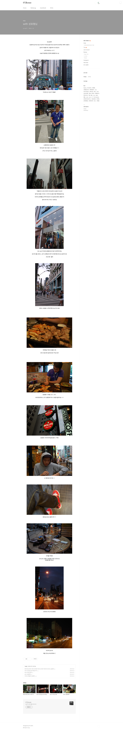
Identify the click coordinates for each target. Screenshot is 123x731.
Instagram (86, 60)
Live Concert (87, 49)
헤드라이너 (86, 95)
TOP (99, 726)
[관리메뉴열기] (120, 2)
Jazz (96, 89)
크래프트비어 (86, 89)
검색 (95, 3)
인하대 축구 (91, 100)
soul (87, 97)
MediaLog (33, 8)
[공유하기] (28, 659)
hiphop (85, 87)
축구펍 (98, 99)
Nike (95, 91)
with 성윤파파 (28, 674)
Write (51, 8)
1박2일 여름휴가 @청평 (30, 676)
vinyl (98, 91)
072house (27, 3)
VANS (97, 95)
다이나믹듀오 (86, 91)
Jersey (85, 56)
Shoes (85, 58)
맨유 (84, 97)
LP (92, 97)
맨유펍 (93, 87)
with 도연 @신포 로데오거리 (31, 670)
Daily (26, 666)
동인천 (93, 93)
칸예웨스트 (97, 93)
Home (24, 8)
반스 (95, 100)
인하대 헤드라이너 (87, 99)
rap (94, 95)
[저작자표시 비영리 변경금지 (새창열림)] (40, 658)
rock (90, 97)
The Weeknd (96, 97)
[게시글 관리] (30, 659)
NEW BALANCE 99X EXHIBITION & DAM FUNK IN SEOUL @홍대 (39, 669)
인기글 (89, 76)
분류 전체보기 (87, 40)
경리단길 (91, 91)
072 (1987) (86, 65)
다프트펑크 (94, 99)
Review (85, 52)
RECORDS (89, 87)
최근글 (85, 76)
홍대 (90, 93)
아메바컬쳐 (92, 89)
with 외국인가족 (28, 672)
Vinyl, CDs (86, 54)
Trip (85, 47)
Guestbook (43, 8)
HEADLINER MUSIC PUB (89, 45)
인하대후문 (86, 100)
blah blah (86, 62)
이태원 (98, 100)
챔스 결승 (90, 95)
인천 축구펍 (86, 93)
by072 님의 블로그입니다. (30, 704)
